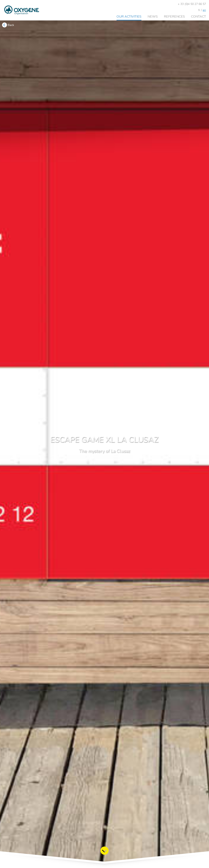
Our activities (129, 16)
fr (199, 10)
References (174, 16)
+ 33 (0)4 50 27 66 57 (192, 4)
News (153, 16)
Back (10, 25)
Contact (198, 16)
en (204, 10)
